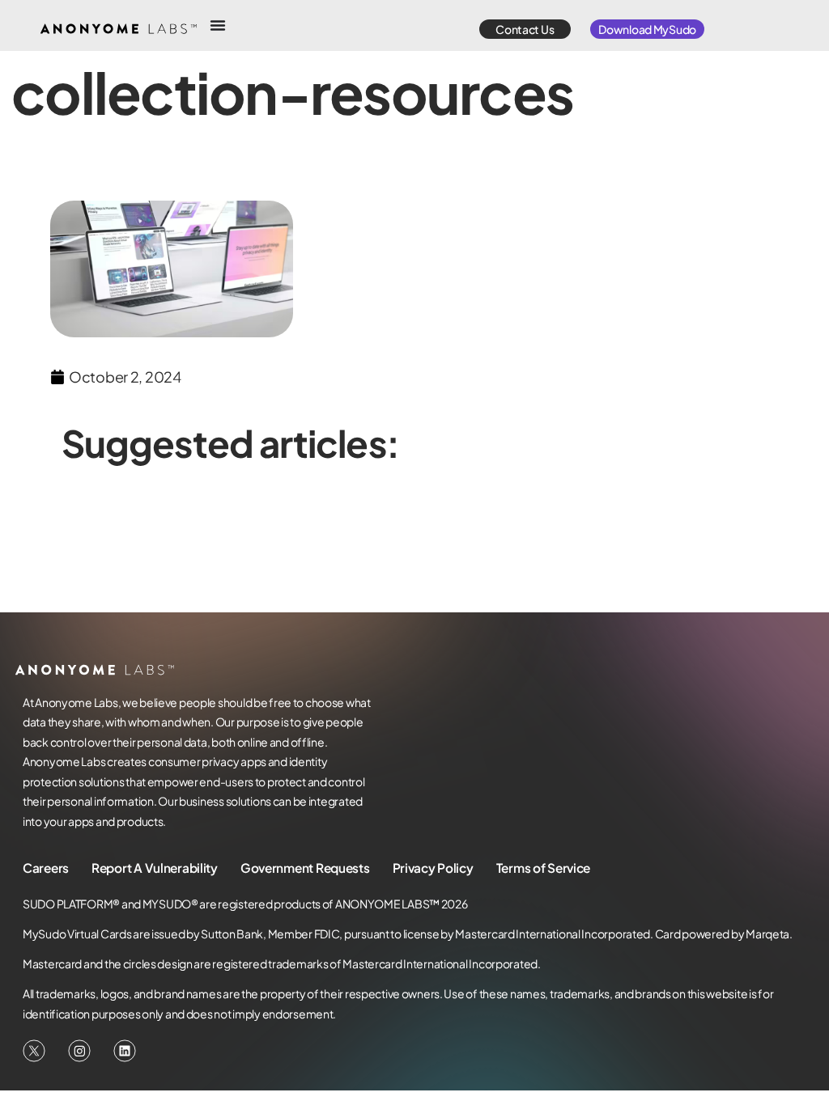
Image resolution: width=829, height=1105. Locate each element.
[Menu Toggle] (218, 25)
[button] (525, 29)
